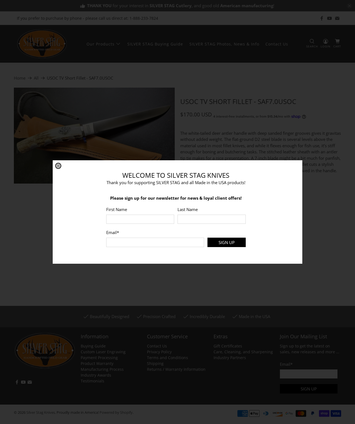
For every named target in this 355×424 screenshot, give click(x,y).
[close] (58, 166)
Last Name (188, 209)
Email (112, 232)
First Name (116, 209)
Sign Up (227, 242)
